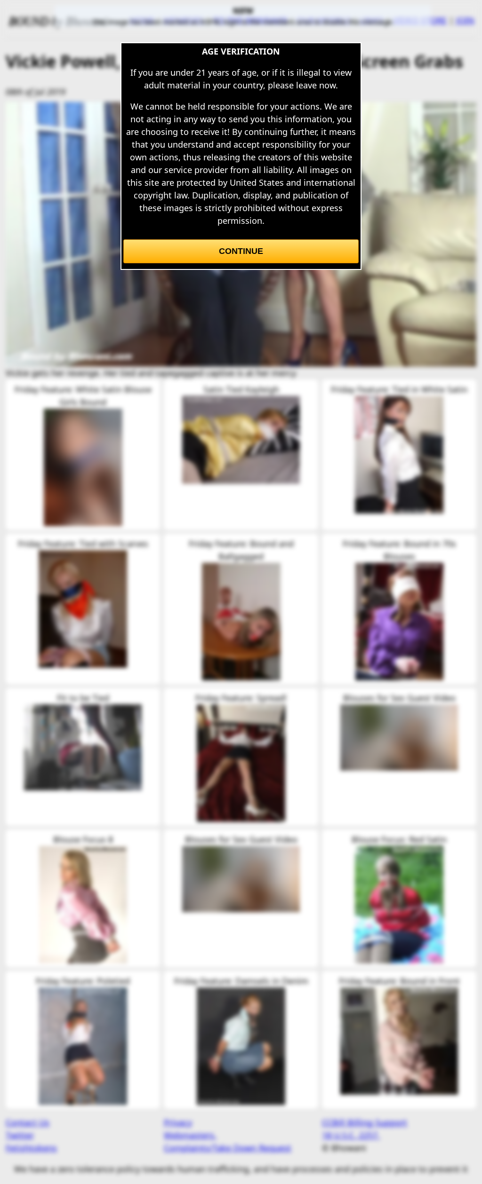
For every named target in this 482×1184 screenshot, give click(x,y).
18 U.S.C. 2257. (351, 1135)
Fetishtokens (31, 1147)
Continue (241, 251)
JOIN (465, 20)
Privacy (178, 1122)
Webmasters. (190, 1135)
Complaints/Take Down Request (227, 1147)
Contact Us (27, 1122)
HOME (141, 20)
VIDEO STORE (420, 20)
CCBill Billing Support (364, 1122)
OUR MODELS (324, 20)
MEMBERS (184, 20)
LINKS (372, 20)
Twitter (20, 1135)
